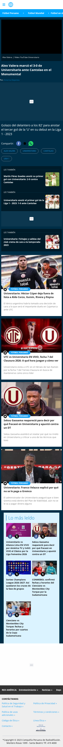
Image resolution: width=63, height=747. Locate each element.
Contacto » (7, 726)
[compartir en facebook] (10, 536)
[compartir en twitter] (17, 536)
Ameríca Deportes (12, 80)
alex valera (9, 151)
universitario (29, 151)
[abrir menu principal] (4, 5)
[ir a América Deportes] (10, 4)
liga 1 (6, 158)
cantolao (48, 151)
